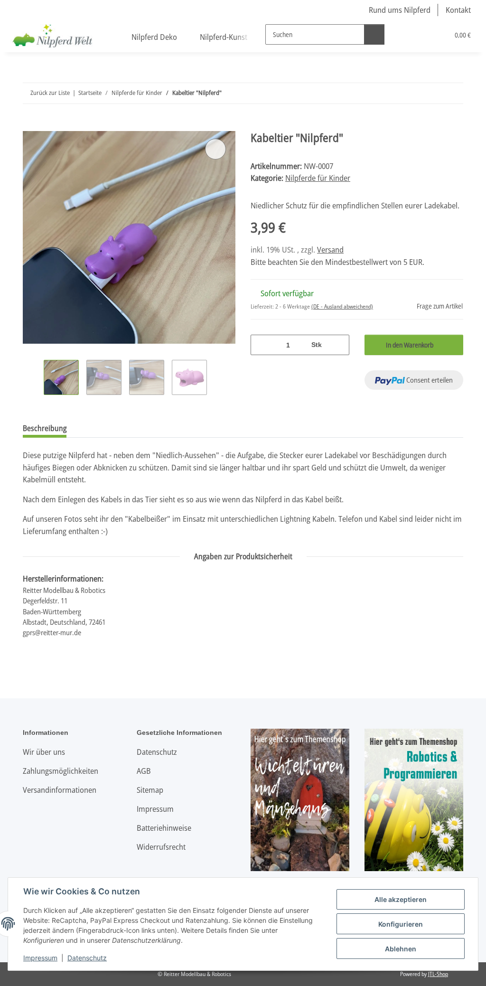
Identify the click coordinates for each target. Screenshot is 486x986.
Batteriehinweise (164, 827)
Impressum (40, 958)
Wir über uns (44, 751)
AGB (144, 770)
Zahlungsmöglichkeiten (60, 770)
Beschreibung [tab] (44, 428)
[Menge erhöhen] (338, 345)
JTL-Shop (438, 974)
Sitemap (150, 789)
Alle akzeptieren (400, 899)
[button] (402, 34)
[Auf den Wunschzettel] (215, 149)
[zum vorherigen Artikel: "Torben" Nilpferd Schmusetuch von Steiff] (432, 93)
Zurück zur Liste (50, 92)
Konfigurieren (400, 924)
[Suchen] (374, 34)
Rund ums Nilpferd (399, 9)
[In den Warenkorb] (30, 126)
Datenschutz (87, 958)
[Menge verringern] (261, 345)
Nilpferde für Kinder (317, 177)
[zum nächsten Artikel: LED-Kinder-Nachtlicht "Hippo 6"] (453, 93)
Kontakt (458, 9)
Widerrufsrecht (161, 846)
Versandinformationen (59, 789)
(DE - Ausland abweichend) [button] (342, 306)
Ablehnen (400, 949)
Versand (330, 249)
